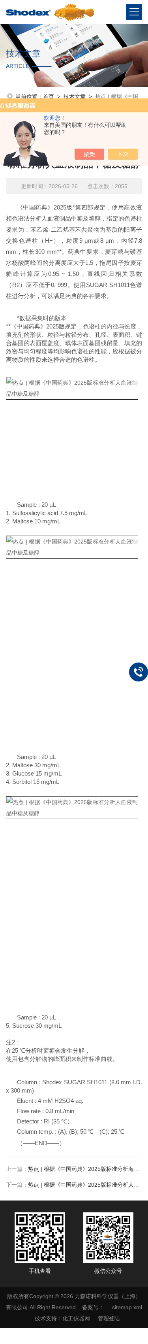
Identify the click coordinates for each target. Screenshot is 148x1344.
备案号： (93, 1307)
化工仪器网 (76, 1318)
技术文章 (75, 96)
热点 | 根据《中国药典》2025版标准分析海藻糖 (86, 1169)
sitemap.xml (127, 1307)
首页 (48, 96)
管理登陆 (109, 1318)
